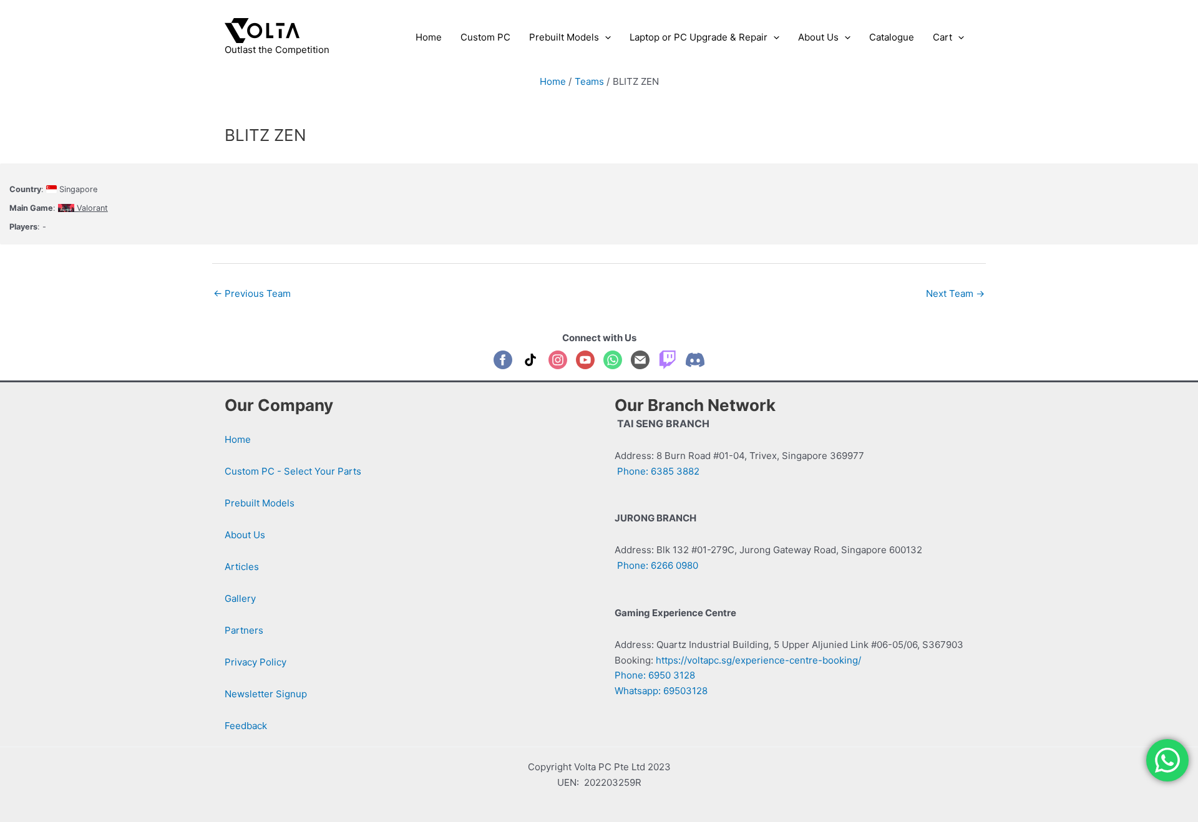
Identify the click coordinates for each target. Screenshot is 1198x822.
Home (238, 439)
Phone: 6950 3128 (655, 675)
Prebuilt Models (260, 503)
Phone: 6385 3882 (657, 471)
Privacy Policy (255, 662)
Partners (244, 630)
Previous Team (252, 293)
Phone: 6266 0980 (656, 565)
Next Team (955, 293)
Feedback (246, 726)
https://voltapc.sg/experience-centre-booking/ (758, 660)
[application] (605, 37)
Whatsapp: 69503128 (661, 691)
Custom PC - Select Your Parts (293, 471)
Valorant (91, 208)
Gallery (240, 598)
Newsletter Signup (266, 694)
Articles (242, 567)
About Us (245, 535)
